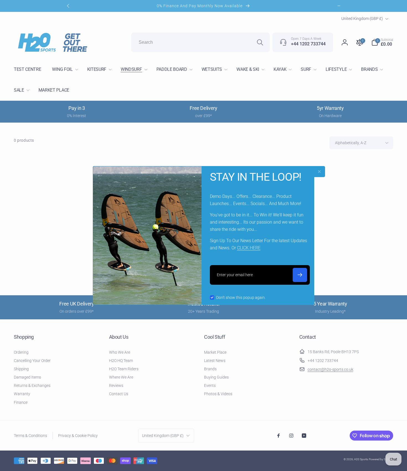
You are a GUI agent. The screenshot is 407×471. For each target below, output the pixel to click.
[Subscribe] (300, 275)
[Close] (319, 171)
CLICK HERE (249, 247)
